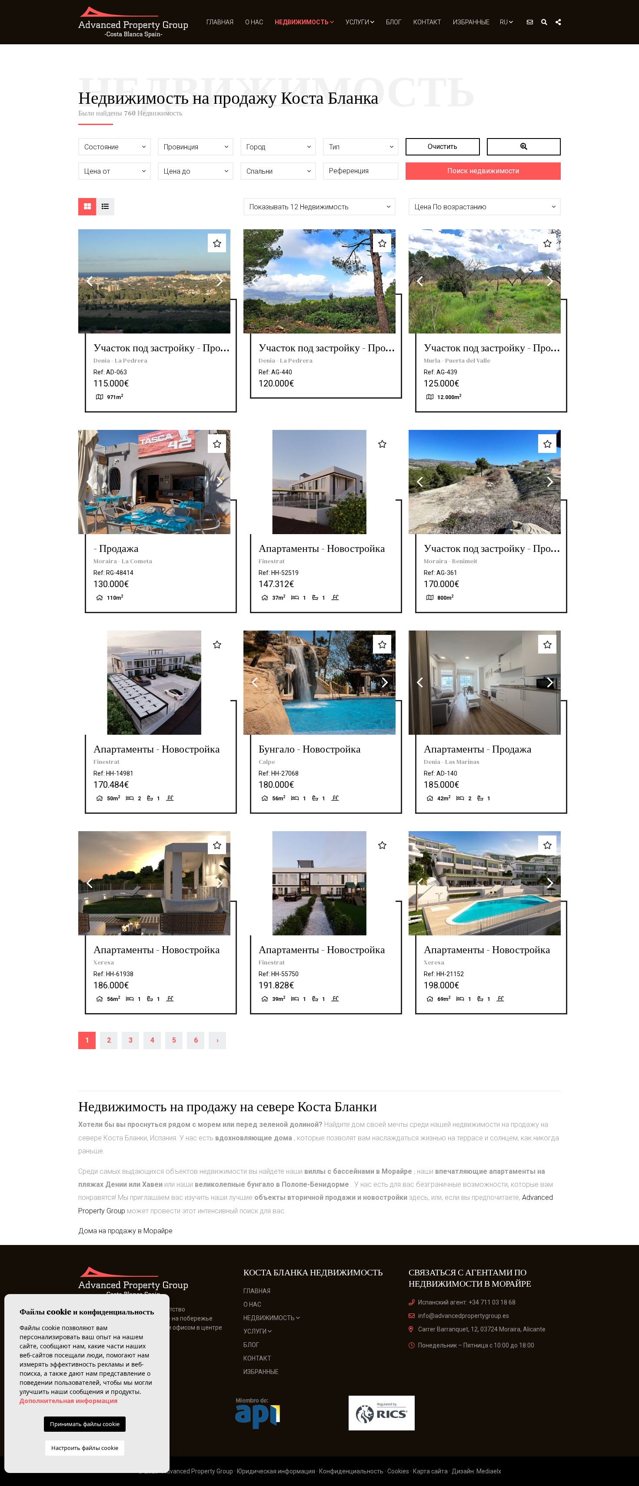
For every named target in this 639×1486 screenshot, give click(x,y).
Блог (394, 22)
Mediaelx (488, 1471)
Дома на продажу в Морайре (125, 1231)
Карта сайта (430, 1471)
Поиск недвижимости (483, 171)
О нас (254, 22)
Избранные (471, 22)
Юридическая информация (276, 1471)
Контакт (427, 22)
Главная (219, 22)
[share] (558, 22)
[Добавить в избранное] (217, 243)
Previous (89, 281)
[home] (133, 22)
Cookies (398, 1471)
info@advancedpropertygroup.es (463, 1315)
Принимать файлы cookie (85, 1424)
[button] (319, 206)
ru (504, 22)
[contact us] (530, 22)
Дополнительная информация (68, 1401)
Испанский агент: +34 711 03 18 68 (467, 1302)
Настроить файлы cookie (84, 1448)
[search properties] (544, 22)
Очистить (442, 146)
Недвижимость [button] (302, 22)
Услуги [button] (358, 22)
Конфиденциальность (351, 1471)
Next (219, 281)
